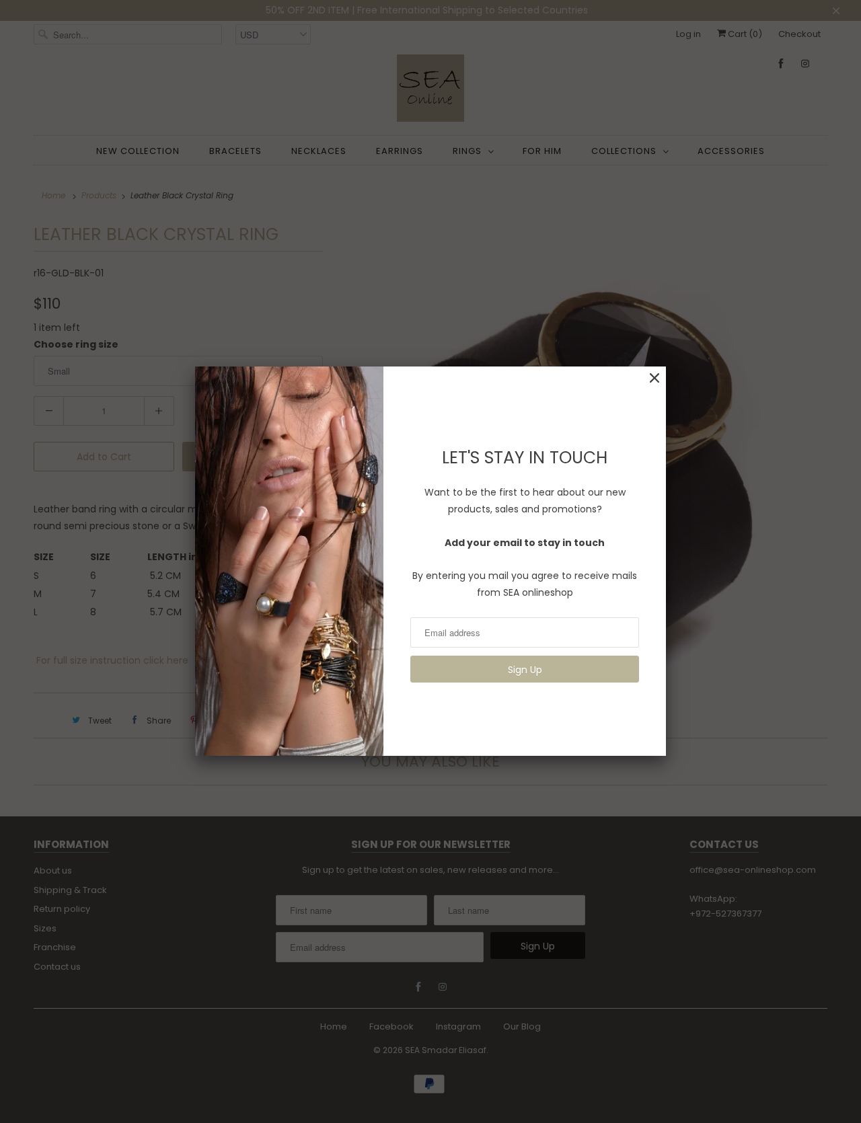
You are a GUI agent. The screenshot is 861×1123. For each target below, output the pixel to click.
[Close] (654, 378)
